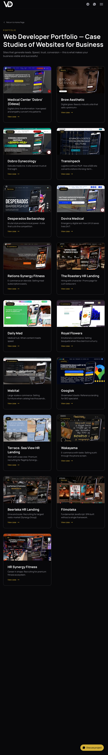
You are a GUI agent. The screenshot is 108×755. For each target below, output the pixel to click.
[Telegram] (88, 4)
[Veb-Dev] (8, 4)
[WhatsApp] (94, 4)
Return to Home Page (15, 22)
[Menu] (101, 4)
